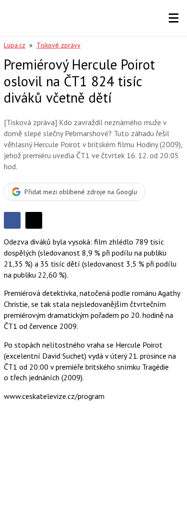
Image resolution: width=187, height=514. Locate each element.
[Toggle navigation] (173, 18)
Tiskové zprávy (58, 45)
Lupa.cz (14, 45)
